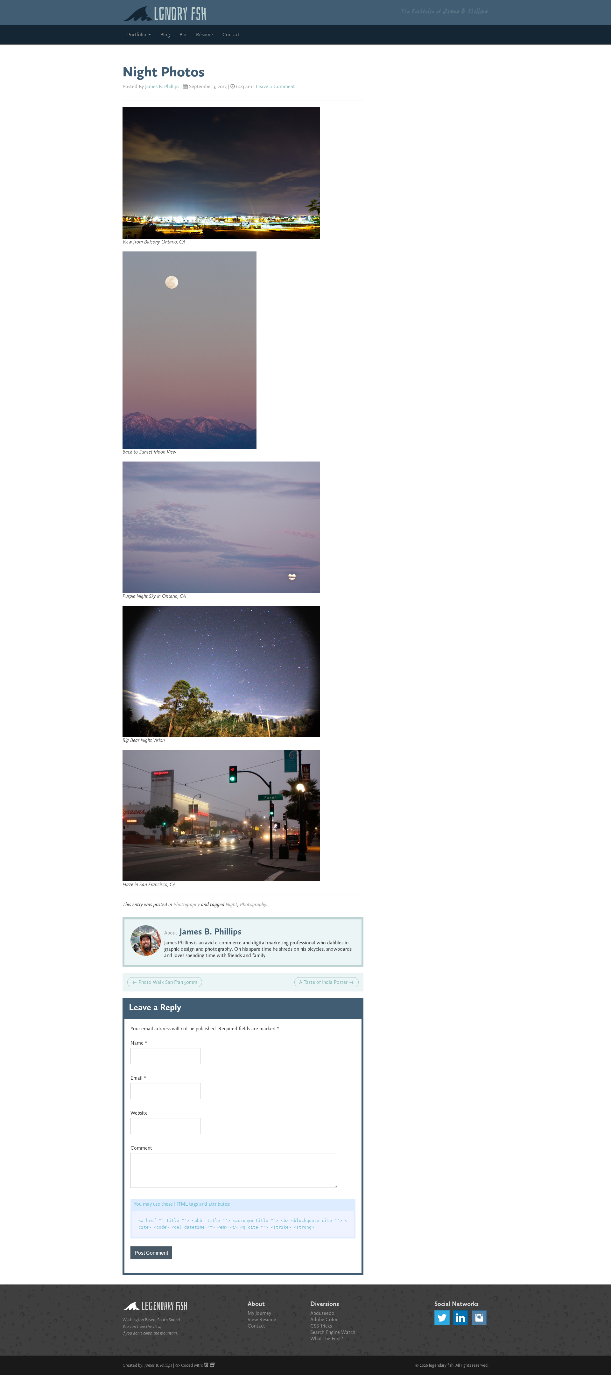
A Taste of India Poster (326, 982)
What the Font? (326, 1339)
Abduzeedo (322, 1313)
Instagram (479, 1317)
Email (138, 1078)
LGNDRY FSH (180, 12)
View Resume (262, 1319)
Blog (165, 35)
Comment (141, 1148)
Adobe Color (324, 1319)
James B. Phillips (162, 86)
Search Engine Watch (332, 1332)
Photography (186, 904)
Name (138, 1043)
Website (139, 1113)
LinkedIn (460, 1317)
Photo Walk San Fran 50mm (164, 982)
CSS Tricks (321, 1326)
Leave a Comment (275, 86)
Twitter (442, 1317)
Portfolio (137, 35)
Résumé (204, 35)
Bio (182, 35)
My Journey (259, 1313)
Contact (231, 35)
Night (231, 904)
